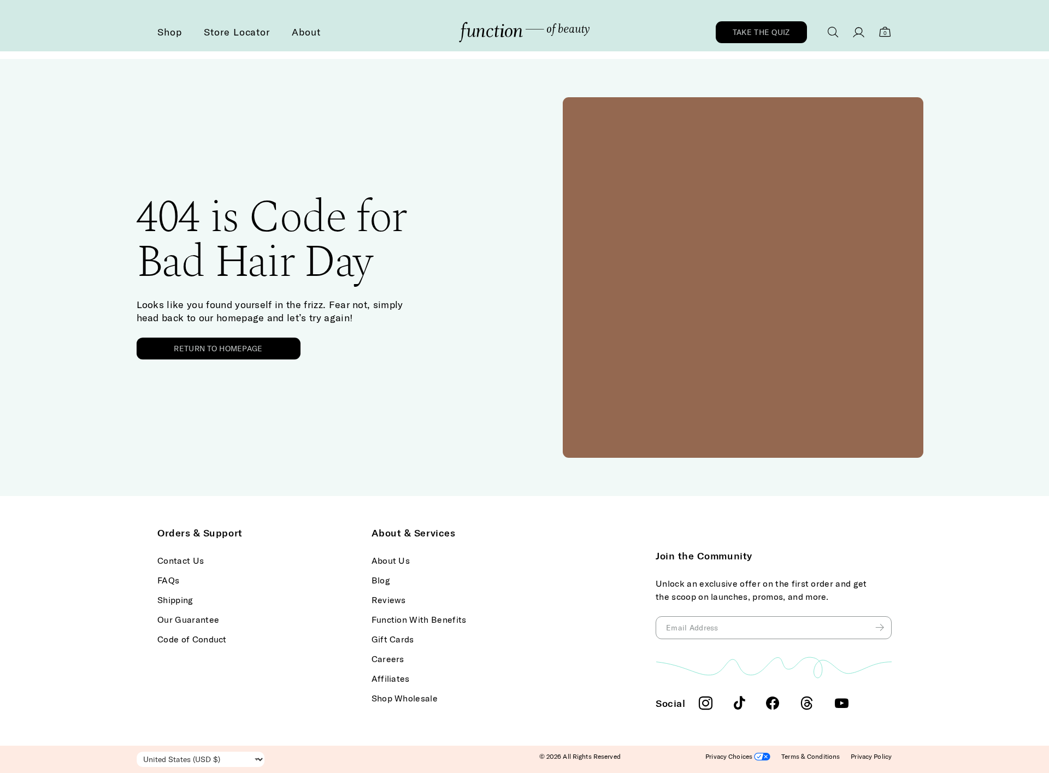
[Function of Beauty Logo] (524, 32)
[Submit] (881, 628)
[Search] (833, 32)
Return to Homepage (218, 348)
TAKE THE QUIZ (761, 32)
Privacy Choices (729, 756)
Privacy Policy (871, 756)
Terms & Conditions (810, 756)
